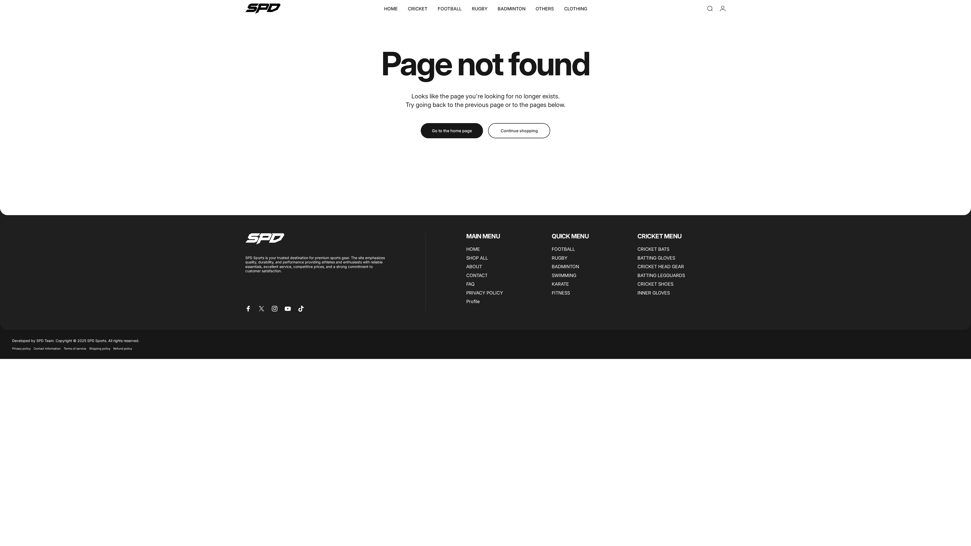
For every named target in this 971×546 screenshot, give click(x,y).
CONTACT (477, 275)
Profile (473, 301)
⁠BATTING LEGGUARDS (661, 275)
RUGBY (559, 258)
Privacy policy (21, 348)
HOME (473, 249)
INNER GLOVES (653, 292)
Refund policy (122, 348)
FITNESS (561, 292)
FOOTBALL (563, 249)
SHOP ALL (477, 258)
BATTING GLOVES (656, 258)
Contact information (47, 348)
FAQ (470, 284)
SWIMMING (564, 275)
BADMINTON (565, 266)
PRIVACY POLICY (484, 292)
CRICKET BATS (653, 249)
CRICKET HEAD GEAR (660, 266)
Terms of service (75, 348)
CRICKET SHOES (655, 284)
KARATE (560, 284)
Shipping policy (99, 348)
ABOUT (474, 266)
